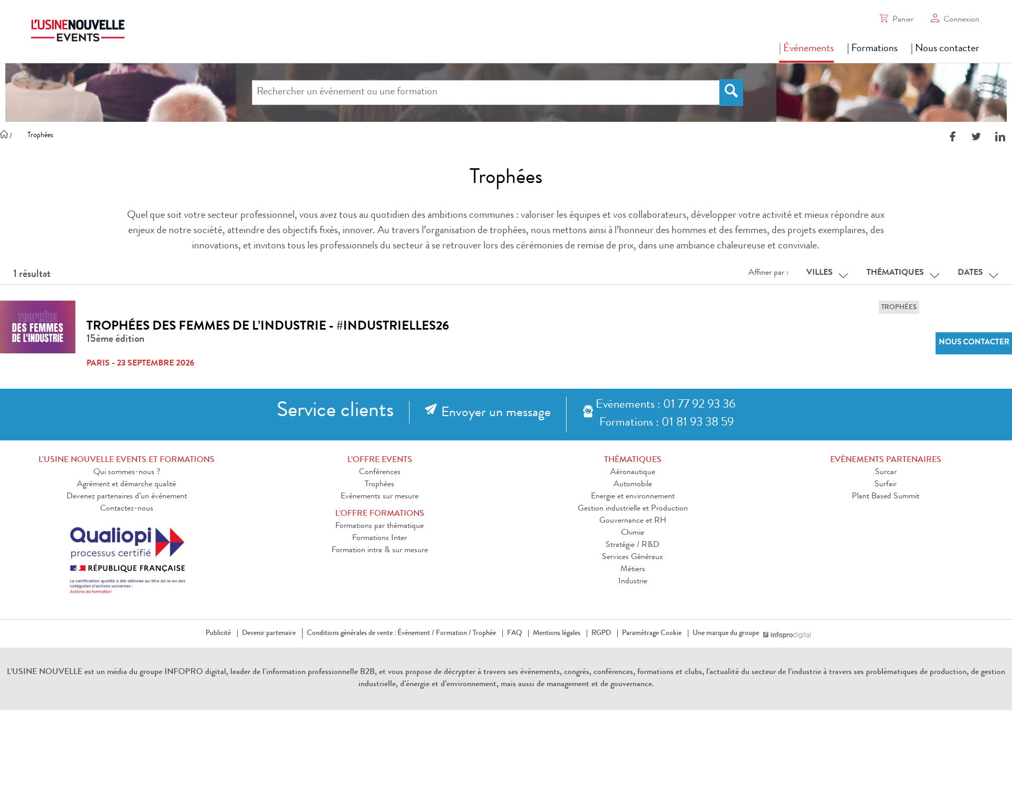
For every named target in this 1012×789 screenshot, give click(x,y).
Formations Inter (379, 538)
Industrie (632, 582)
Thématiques (895, 273)
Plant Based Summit (885, 497)
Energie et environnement (633, 497)
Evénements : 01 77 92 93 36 (665, 405)
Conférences (380, 472)
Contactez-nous (126, 509)
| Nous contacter (945, 49)
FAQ (514, 633)
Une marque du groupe (726, 633)
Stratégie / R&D (632, 545)
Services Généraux (632, 557)
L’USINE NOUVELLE (44, 672)
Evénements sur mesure (379, 497)
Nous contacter (974, 343)
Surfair (885, 484)
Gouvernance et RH (632, 521)
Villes (819, 273)
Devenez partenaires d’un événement (126, 497)
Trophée (484, 633)
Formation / (453, 633)
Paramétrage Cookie (652, 633)
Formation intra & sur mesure (380, 550)
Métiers (632, 569)
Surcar (886, 472)
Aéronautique (632, 472)
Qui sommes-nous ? (126, 472)
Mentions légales (556, 633)
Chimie (632, 533)
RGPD (601, 633)
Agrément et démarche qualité (126, 484)
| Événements (806, 49)
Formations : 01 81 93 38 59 (666, 423)
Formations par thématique (379, 526)
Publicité (218, 633)
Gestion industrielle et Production (633, 509)
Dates (970, 273)
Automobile (633, 484)
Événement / (415, 633)
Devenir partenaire (269, 633)
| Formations (872, 49)
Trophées (379, 484)
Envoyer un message (496, 413)
